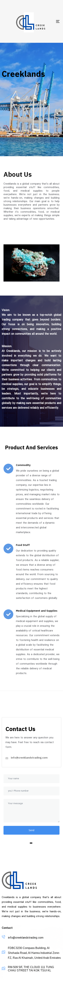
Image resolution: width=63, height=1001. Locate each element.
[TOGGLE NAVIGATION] (50, 21)
